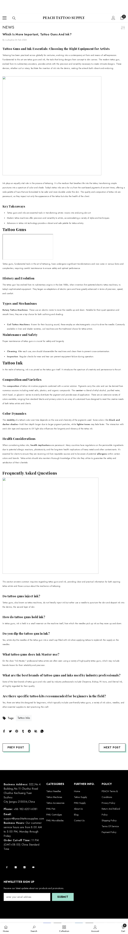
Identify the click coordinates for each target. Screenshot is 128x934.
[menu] (4, 18)
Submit (62, 897)
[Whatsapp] (42, 731)
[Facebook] (4, 731)
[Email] (35, 731)
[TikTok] (24, 867)
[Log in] (113, 18)
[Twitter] (10, 731)
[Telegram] (29, 731)
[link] (34, 928)
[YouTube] (33, 867)
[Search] (14, 18)
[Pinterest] (16, 731)
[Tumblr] (23, 731)
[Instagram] (15, 867)
